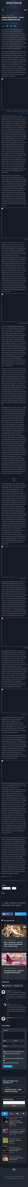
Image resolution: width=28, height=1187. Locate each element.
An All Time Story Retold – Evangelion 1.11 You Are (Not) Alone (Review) (16, 1122)
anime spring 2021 (6, 905)
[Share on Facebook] (7, 26)
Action (19, 113)
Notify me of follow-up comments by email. (13, 1058)
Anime (3, 15)
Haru (8, 1004)
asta (13, 905)
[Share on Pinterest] (11, 26)
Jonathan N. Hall (6, 23)
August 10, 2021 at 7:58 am (18, 1017)
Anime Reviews (9, 15)
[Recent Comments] (17, 1114)
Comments (7, 985)
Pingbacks (19, 985)
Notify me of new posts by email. (11, 1063)
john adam (8, 1017)
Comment (5, 1030)
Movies (15, 1119)
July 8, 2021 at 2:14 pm (17, 991)
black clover (18, 905)
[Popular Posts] (11, 1114)
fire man (8, 991)
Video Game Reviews (13, 1129)
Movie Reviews (12, 1138)
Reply (7, 1001)
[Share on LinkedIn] (15, 26)
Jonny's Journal (14, 2)
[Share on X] (3, 26)
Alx (22, 1178)
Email (15, 1040)
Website (5, 1046)
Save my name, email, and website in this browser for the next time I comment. (13, 1052)
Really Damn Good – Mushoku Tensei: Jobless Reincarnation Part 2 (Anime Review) (13, 944)
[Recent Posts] (5, 1114)
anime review (22, 903)
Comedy (23, 113)
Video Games (22, 1129)
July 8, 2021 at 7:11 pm (16, 1004)
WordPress (13, 1178)
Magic (26, 113)
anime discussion (13, 903)
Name (4, 1040)
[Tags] (23, 1114)
